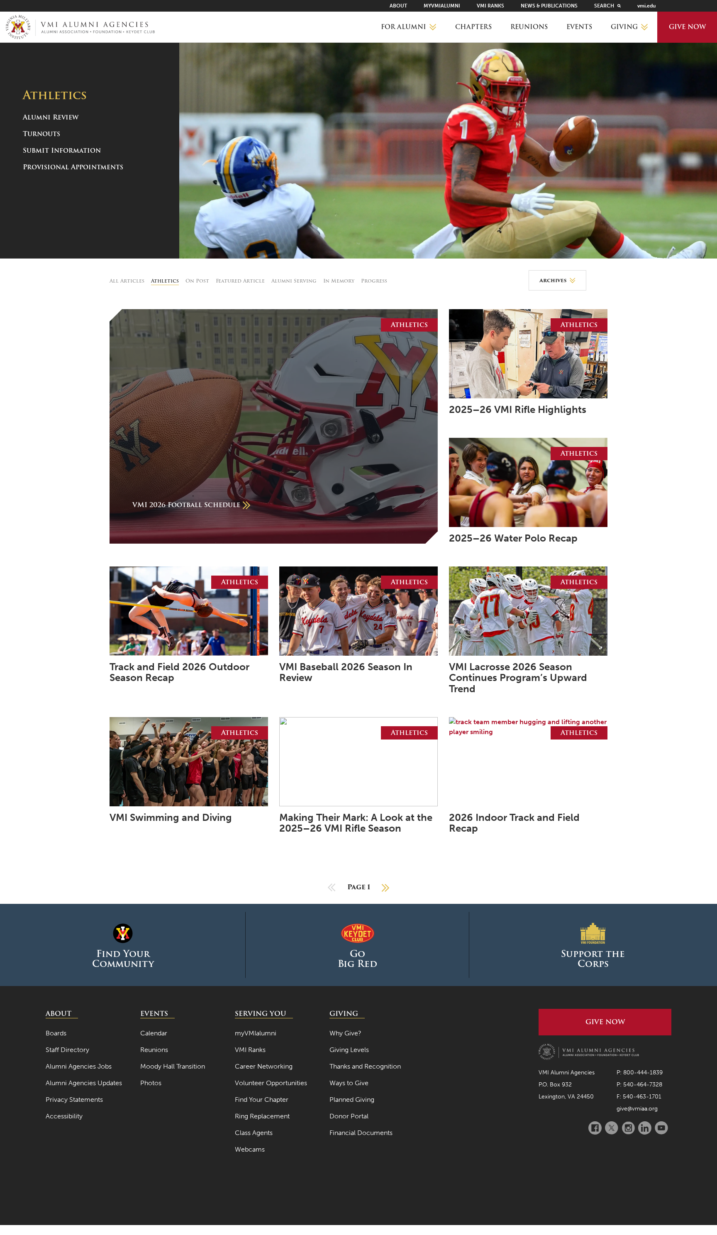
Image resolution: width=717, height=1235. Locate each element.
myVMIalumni (442, 6)
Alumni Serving (294, 281)
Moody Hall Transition (172, 1066)
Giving (624, 27)
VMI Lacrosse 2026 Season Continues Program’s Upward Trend (518, 677)
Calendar (153, 1033)
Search (604, 5)
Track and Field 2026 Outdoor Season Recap (179, 672)
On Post (197, 281)
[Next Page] (385, 887)
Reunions (529, 27)
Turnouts (41, 134)
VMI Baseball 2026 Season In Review (345, 672)
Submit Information (62, 150)
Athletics (165, 281)
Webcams (250, 1149)
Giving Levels (349, 1050)
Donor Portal (348, 1116)
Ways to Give (348, 1083)
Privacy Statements (74, 1099)
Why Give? (345, 1033)
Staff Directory (67, 1050)
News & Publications (549, 6)
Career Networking (264, 1066)
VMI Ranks (490, 6)
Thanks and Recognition (365, 1066)
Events (579, 27)
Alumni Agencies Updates (84, 1083)
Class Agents (254, 1133)
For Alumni (403, 27)
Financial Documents (361, 1133)
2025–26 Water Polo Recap (513, 538)
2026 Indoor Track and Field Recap (514, 823)
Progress (374, 281)
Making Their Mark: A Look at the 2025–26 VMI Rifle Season (355, 823)
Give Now (687, 27)
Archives (552, 280)
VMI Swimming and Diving (171, 817)
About (398, 6)
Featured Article (240, 281)
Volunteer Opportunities (271, 1083)
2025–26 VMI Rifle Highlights (517, 409)
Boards (56, 1033)
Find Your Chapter (261, 1099)
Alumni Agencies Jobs (79, 1066)
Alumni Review (50, 117)
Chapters (473, 27)
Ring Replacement (262, 1116)
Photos (150, 1083)
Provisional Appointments (73, 167)
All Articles (127, 281)
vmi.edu (646, 6)
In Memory (338, 281)
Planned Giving (351, 1099)
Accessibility (64, 1116)
